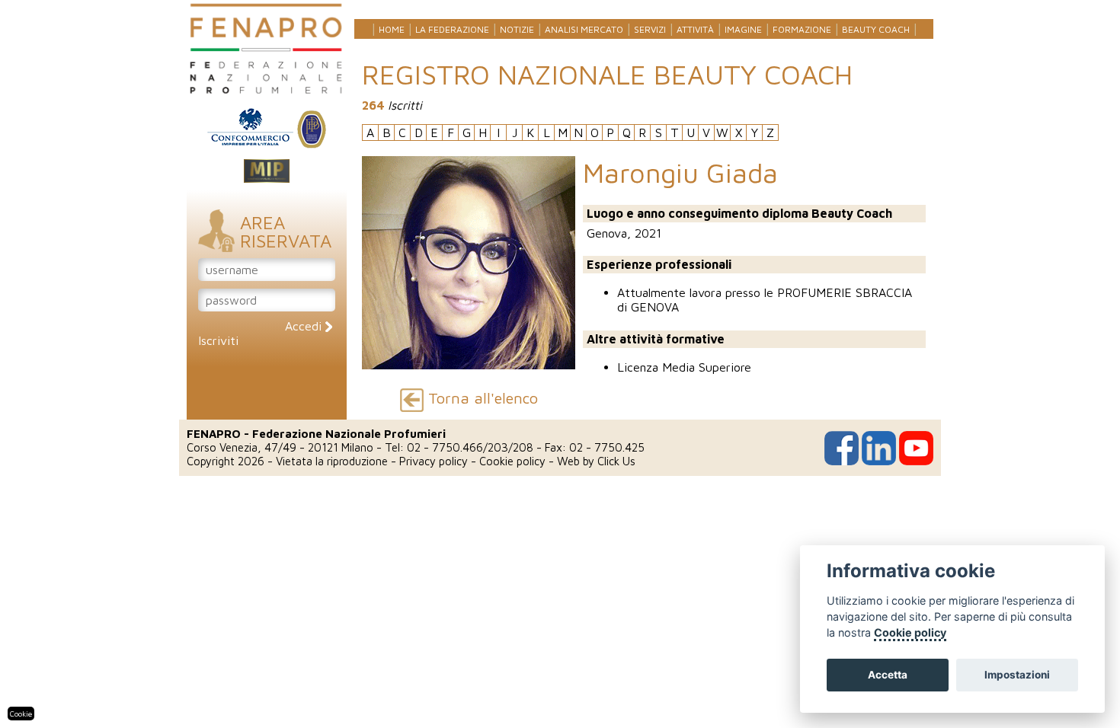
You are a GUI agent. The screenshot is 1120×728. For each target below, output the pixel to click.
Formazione (802, 29)
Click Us (616, 461)
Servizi (650, 29)
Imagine (743, 29)
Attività (695, 29)
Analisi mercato (584, 29)
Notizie (517, 29)
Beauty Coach (876, 29)
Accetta (887, 675)
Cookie (21, 713)
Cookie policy (512, 461)
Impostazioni (1017, 675)
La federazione (452, 29)
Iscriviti (218, 340)
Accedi (305, 326)
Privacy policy (433, 461)
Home (392, 29)
